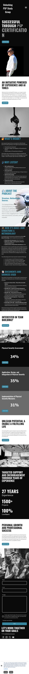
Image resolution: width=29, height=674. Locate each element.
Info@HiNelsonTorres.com (9, 633)
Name (3, 579)
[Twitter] (10, 637)
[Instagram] (6, 637)
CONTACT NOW (5, 41)
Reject (11, 672)
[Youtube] (13, 637)
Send (14, 623)
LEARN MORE (5, 102)
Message (3, 594)
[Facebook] (3, 637)
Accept (5, 672)
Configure (6, 668)
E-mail (3, 587)
